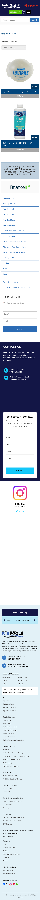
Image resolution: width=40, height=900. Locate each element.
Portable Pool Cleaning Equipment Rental (16, 756)
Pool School (7, 814)
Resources (6, 841)
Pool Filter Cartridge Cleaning (12, 779)
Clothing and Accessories (12, 258)
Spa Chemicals (8, 214)
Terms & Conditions (10, 282)
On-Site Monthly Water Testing (13, 753)
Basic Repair (7, 808)
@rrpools (20, 511)
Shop (5, 274)
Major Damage (7, 788)
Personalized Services (10, 833)
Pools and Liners (9, 198)
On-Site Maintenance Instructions (13, 740)
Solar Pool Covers (9, 220)
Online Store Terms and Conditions (16, 287)
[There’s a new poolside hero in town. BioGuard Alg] (20, 524)
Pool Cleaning (7, 763)
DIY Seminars (7, 824)
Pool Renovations (8, 733)
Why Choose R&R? (10, 867)
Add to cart (20, 96)
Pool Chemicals (8, 209)
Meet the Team (8, 870)
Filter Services (8, 772)
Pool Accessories (9, 225)
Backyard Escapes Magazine (11, 854)
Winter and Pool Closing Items (14, 247)
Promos (5, 861)
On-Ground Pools (8, 704)
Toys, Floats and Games (12, 236)
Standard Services (9, 717)
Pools (5, 697)
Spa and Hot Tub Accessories (14, 252)
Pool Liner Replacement (10, 730)
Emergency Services (10, 785)
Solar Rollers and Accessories (14, 231)
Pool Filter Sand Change (10, 776)
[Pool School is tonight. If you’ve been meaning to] (20, 588)
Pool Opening (7, 720)
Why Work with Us (25, 690)
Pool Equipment (9, 204)
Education (6, 857)
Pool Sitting (6, 749)
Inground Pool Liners (9, 711)
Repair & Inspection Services (13, 798)
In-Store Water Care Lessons (12, 821)
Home (5, 690)
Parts (5, 269)
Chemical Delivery (9, 737)
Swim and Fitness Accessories (14, 242)
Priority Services (8, 837)
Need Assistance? (15, 12)
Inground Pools (7, 701)
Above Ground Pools (9, 707)
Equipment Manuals (9, 847)
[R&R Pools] (11, 5)
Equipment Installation (10, 727)
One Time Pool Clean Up (11, 766)
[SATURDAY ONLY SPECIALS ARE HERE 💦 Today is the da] (20, 545)
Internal (12, 692)
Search (34, 20)
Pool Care (6, 851)
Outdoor (6, 263)
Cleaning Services (9, 746)
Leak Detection (7, 804)
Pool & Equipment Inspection (12, 801)
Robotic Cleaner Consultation (12, 759)
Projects (13, 690)
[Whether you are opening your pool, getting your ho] (20, 567)
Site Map (20, 692)
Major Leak (6, 792)
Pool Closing (7, 723)
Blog (4, 844)
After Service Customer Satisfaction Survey (18, 830)
